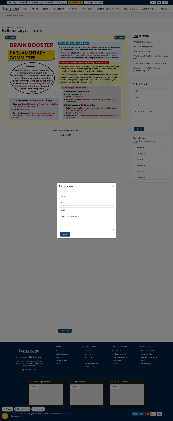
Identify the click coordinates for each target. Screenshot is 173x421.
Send (65, 234)
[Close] (113, 186)
